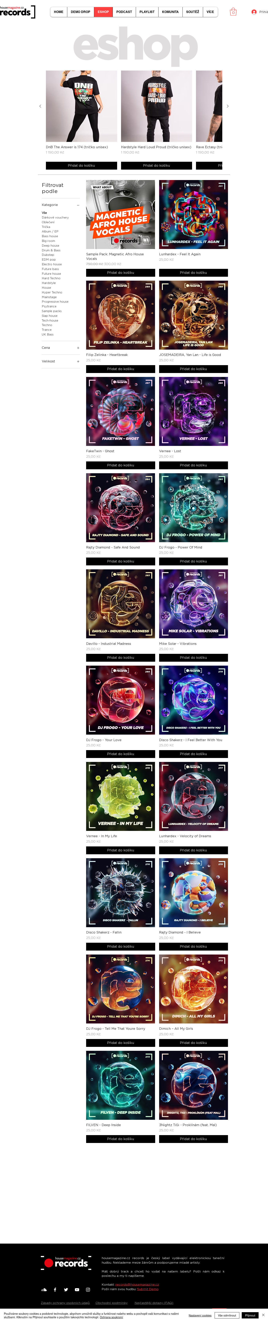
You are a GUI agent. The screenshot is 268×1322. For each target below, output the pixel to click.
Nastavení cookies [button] (200, 1315)
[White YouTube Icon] (77, 1289)
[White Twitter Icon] (66, 1289)
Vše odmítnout (227, 1315)
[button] (233, 12)
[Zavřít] (263, 1315)
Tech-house (50, 320)
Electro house (52, 264)
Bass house (50, 236)
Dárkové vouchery (55, 217)
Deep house (50, 245)
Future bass (50, 269)
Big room (48, 241)
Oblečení (48, 222)
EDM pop (49, 259)
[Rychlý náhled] (81, 106)
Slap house (49, 315)
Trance (47, 329)
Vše (44, 212)
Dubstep (48, 254)
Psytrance (49, 306)
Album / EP (50, 231)
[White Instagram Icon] (88, 1289)
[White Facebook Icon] (55, 1289)
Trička (46, 227)
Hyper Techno (52, 292)
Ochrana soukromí (111, 1317)
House (46, 287)
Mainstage (49, 297)
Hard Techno (51, 278)
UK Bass (48, 334)
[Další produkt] (227, 106)
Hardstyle (49, 283)
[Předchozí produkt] (40, 106)
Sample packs (52, 311)
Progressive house (55, 301)
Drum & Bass (51, 250)
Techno (47, 325)
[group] (134, 120)
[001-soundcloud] (44, 1289)
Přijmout (250, 1315)
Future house (51, 273)
